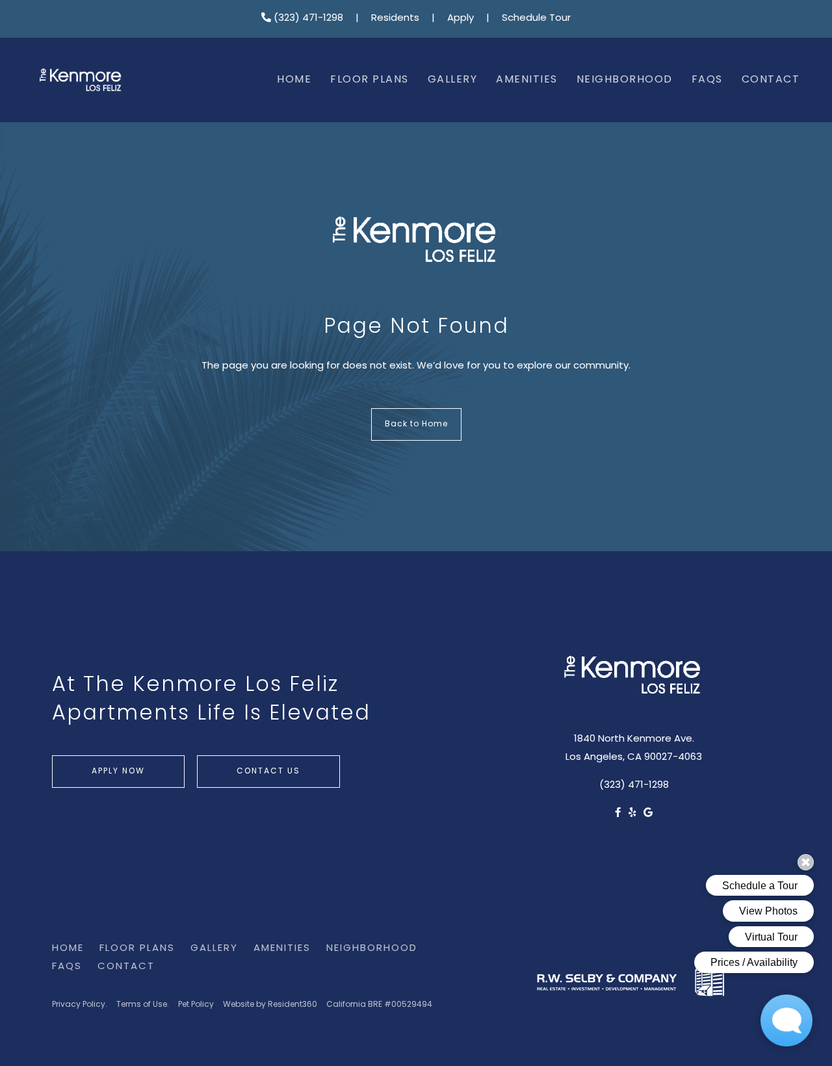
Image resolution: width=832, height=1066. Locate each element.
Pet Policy (196, 1004)
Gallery (453, 80)
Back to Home (416, 424)
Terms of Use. (142, 1004)
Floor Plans (369, 80)
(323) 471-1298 (307, 18)
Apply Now (118, 771)
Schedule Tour (536, 18)
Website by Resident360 (270, 1004)
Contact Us (268, 771)
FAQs (707, 80)
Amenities (527, 80)
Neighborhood (625, 80)
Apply (460, 18)
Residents (395, 18)
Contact (771, 80)
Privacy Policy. (79, 1004)
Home (294, 80)
